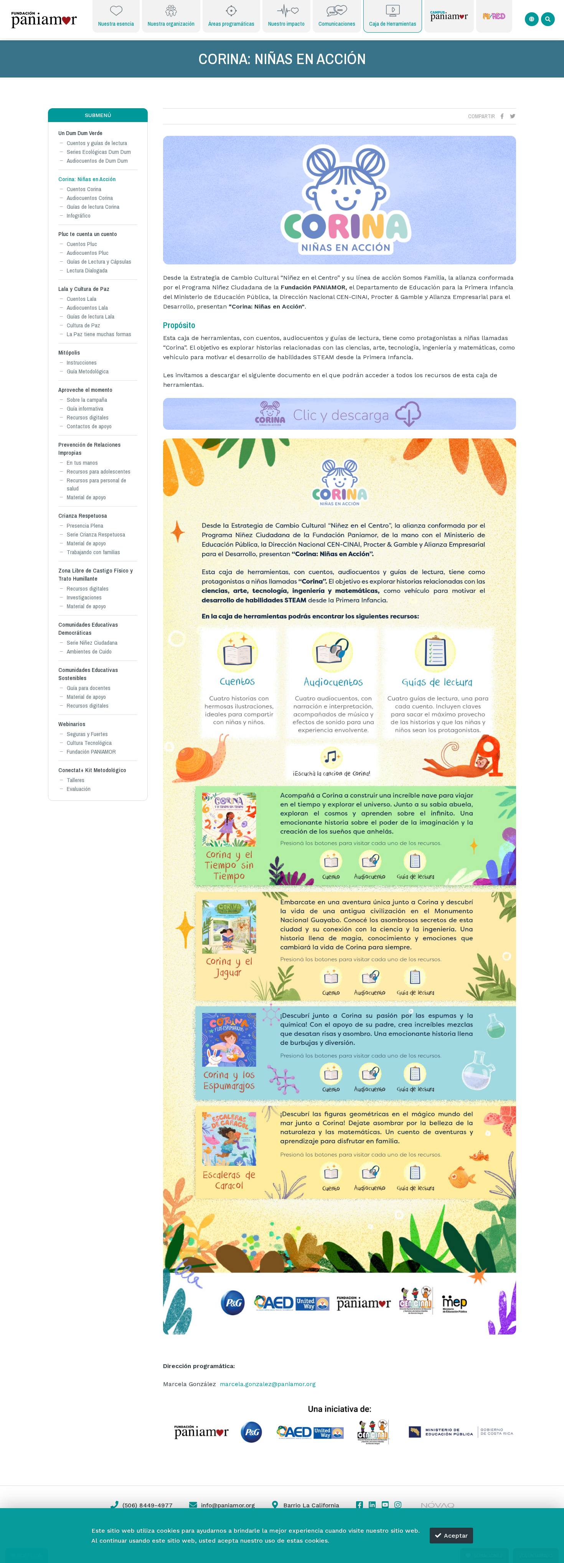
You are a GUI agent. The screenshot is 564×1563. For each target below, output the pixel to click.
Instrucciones (82, 362)
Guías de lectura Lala (90, 316)
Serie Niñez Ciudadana (92, 643)
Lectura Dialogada (87, 270)
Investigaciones (84, 597)
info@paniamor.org (228, 1505)
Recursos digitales (88, 417)
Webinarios (71, 724)
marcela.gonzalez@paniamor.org (268, 1384)
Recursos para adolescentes (98, 471)
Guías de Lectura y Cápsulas (99, 261)
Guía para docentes (88, 688)
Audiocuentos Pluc (88, 253)
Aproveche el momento (85, 390)
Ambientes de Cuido (89, 651)
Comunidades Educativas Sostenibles (88, 674)
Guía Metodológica (88, 371)
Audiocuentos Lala (87, 308)
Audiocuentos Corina (90, 198)
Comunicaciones (336, 24)
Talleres (75, 780)
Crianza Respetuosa (82, 516)
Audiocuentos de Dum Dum (97, 161)
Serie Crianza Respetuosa (96, 534)
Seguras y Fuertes (87, 734)
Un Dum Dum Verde (80, 133)
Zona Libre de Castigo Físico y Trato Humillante (95, 574)
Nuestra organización (171, 24)
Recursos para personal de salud (96, 484)
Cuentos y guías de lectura (97, 143)
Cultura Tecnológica (89, 743)
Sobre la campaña (87, 400)
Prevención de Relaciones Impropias (89, 449)
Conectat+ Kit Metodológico (92, 770)
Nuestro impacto (286, 24)
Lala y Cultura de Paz (83, 289)
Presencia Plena (85, 526)
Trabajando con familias (93, 552)
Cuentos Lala (81, 299)
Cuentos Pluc (82, 244)
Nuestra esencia (116, 24)
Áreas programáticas (231, 24)
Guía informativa (85, 408)
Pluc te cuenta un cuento (87, 234)
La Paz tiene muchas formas (99, 334)
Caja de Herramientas (392, 24)
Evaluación (79, 789)
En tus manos (82, 463)
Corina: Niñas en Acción (86, 179)
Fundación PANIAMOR (91, 752)
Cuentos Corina (84, 189)
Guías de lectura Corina (93, 207)
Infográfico (79, 215)
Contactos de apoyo (89, 426)
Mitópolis (69, 352)
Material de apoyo (86, 497)
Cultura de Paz (83, 325)
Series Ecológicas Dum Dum (99, 152)
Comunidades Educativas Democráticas (88, 629)
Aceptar (456, 1535)
